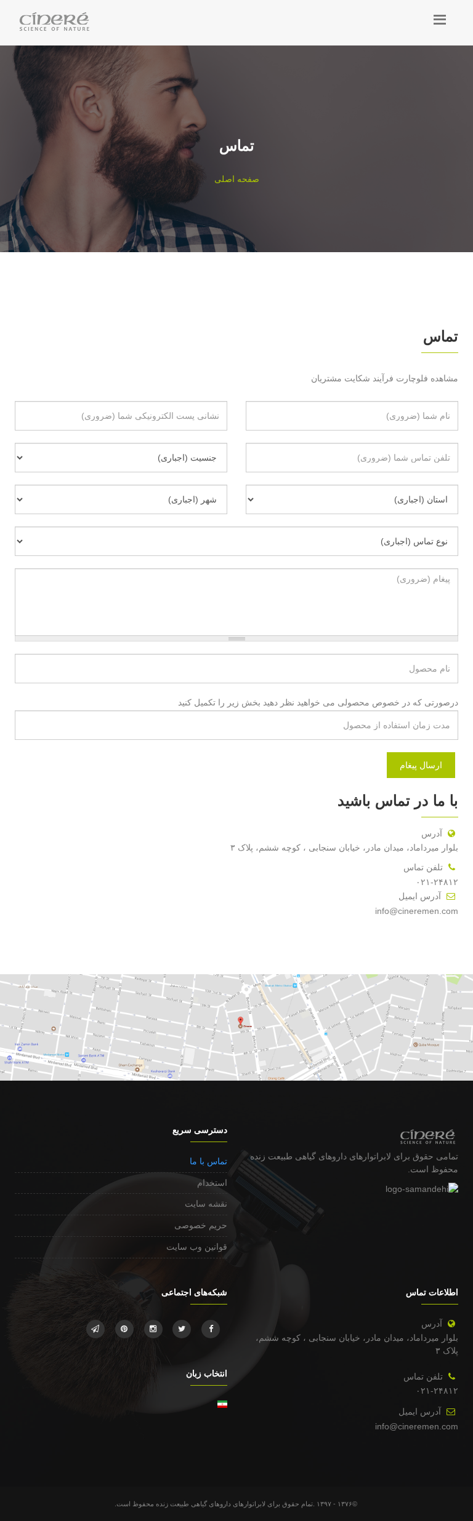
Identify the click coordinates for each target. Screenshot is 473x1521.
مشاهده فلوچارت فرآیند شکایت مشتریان (384, 378)
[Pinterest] (124, 1329)
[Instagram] (153, 1329)
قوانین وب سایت (196, 1247)
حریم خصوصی (200, 1225)
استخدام (212, 1183)
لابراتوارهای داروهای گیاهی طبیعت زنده (320, 1156)
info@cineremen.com (416, 911)
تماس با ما (208, 1161)
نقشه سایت (206, 1204)
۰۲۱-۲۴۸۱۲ (437, 882)
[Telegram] (95, 1329)
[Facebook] (210, 1329)
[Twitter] (181, 1329)
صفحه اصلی (236, 179)
